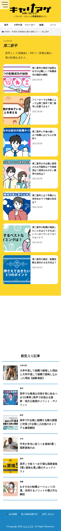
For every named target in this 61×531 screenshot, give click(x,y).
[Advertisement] (30, 325)
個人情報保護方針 (29, 514)
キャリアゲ (28, 527)
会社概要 (13, 514)
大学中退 (18, 25)
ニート (53, 25)
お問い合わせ (48, 514)
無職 (41, 25)
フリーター (30, 25)
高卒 (6, 25)
